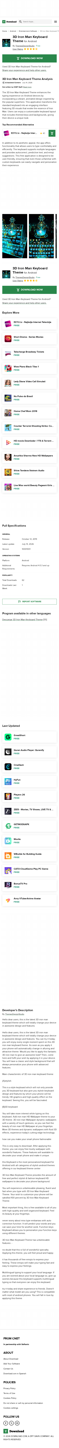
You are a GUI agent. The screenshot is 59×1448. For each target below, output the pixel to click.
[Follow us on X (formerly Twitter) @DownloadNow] (11, 1423)
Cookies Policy (9, 1398)
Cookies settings (10, 1408)
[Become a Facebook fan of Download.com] (5, 1423)
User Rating (18, 49)
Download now (32, 58)
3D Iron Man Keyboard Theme (30, 39)
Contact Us (8, 1368)
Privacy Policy (9, 1388)
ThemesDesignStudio (14, 1014)
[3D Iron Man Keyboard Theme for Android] (6, 43)
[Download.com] (9, 21)
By (24, 46)
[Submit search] (20, 21)
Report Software (31, 601)
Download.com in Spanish (14, 1373)
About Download (10, 1359)
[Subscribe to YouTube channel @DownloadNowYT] (17, 1423)
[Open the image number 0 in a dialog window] (14, 236)
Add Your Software (11, 1364)
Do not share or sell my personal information (23, 1403)
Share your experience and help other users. (24, 70)
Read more (27, 87)
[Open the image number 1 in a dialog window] (41, 236)
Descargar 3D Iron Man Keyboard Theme (22, 619)
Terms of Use (9, 1393)
